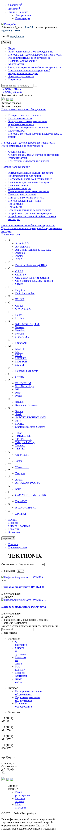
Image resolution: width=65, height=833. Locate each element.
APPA (18, 259)
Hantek (19, 314)
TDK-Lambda (23, 436)
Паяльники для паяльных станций (28, 182)
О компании (21, 643)
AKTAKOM (22, 246)
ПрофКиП (21, 501)
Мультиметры (16, 130)
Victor (18, 460)
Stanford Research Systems (30, 426)
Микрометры (16, 63)
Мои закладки (20, 806)
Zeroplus (20, 473)
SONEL (19, 423)
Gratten (19, 305)
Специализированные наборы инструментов (35, 67)
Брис (18, 488)
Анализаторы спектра (21, 76)
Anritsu (19, 255)
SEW (18, 420)
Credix (19, 283)
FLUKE (19, 299)
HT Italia (20, 318)
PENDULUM (23, 383)
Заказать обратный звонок (16, 95)
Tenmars (20, 445)
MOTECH (21, 361)
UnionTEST (22, 454)
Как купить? (20, 668)
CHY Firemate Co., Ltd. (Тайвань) (34, 280)
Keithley (20, 330)
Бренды (12, 519)
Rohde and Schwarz (26, 405)
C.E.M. (19, 271)
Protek (18, 395)
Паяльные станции (19, 188)
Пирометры (15, 79)
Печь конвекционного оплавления (28, 191)
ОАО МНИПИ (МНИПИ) (30, 495)
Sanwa (19, 411)
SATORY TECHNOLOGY (30, 417)
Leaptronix (21, 342)
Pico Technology (24, 386)
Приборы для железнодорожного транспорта (35, 54)
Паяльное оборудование (22, 60)
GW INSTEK (23, 308)
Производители (10, 234)
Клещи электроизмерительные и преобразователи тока (27, 123)
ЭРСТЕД (20, 513)
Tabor (18, 433)
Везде (11, 48)
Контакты (14, 532)
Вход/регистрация (22, 794)
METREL (21, 358)
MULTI (19, 364)
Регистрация (22, 18)
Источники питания (20, 118)
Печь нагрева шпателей (22, 194)
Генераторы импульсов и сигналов (28, 160)
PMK (18, 392)
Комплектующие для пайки (24, 175)
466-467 (11, 92)
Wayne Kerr (22, 467)
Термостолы (15, 203)
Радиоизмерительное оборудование (29, 57)
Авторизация (23, 15)
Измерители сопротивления (24, 115)
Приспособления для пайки (24, 200)
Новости (13, 522)
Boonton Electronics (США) (31, 265)
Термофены (15, 206)
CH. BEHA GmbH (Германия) (32, 277)
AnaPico (20, 252)
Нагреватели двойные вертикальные (30, 178)
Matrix (19, 352)
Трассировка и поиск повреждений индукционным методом (29, 72)
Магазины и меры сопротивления (28, 127)
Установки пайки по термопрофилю (29, 210)
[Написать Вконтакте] (11, 99)
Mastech (19, 349)
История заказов (20, 800)
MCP (18, 355)
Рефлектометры (17, 157)
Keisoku (19, 327)
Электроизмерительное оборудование (30, 51)
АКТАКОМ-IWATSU (27, 482)
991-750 (11, 89)
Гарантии (14, 528)
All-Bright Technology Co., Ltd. (33, 249)
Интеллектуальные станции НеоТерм (30, 172)
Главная (13, 544)
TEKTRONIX (23, 439)
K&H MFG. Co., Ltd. (27, 324)
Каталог (11, 106)
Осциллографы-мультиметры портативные (33, 154)
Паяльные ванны (18, 185)
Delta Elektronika (24, 293)
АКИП (19, 479)
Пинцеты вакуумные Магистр (26, 197)
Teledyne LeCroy (24, 442)
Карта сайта (18, 680)
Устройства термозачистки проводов (30, 213)
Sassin (18, 414)
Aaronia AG (22, 243)
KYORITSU (22, 336)
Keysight (20, 333)
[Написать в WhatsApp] (3, 99)
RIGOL (19, 401)
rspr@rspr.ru (17, 36)
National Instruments (26, 370)
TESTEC (20, 448)
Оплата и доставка (19, 525)
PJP (17, 389)
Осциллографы (17, 151)
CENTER (20, 274)
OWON (19, 377)
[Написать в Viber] (8, 99)
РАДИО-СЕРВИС (26, 507)
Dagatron (20, 290)
